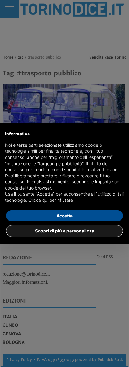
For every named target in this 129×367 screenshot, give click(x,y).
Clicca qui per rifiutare (50, 200)
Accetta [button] (64, 215)
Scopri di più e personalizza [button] (64, 230)
